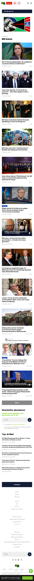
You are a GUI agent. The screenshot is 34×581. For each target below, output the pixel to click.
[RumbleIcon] (18, 560)
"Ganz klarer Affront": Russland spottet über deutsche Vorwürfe (16, 461)
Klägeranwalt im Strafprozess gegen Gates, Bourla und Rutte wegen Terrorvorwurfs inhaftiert (15, 210)
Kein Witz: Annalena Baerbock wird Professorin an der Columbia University (17, 453)
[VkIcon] (15, 560)
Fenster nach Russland (17, 509)
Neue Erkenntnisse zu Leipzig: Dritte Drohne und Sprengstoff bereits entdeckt (16, 468)
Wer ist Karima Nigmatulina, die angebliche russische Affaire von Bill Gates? (17, 62)
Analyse (17, 494)
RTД (17, 504)
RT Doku (17, 524)
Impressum (17, 532)
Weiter (17, 403)
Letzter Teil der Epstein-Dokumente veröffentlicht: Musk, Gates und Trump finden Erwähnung (15, 299)
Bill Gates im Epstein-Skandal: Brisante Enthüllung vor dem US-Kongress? (15, 120)
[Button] (29, 420)
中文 (21, 570)
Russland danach (17, 516)
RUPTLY (17, 506)
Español (23, 569)
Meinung (17, 497)
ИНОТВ (17, 501)
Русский (11, 569)
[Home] (3, 3)
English (4, 569)
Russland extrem (17, 521)
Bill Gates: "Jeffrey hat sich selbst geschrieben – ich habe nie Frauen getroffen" (14, 240)
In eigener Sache (17, 544)
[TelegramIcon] (12, 560)
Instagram (17, 484)
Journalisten (17, 547)
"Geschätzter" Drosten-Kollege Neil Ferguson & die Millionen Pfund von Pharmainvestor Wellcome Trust (14, 361)
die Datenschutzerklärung (18, 424)
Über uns (17, 539)
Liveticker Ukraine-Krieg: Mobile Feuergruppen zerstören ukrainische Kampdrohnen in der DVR (17, 446)
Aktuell (17, 492)
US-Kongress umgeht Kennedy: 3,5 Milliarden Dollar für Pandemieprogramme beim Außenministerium (16, 269)
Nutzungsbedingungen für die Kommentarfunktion (17, 542)
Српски (16, 570)
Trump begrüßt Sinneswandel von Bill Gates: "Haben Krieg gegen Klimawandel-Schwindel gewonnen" (16, 391)
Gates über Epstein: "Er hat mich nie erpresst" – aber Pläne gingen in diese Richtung (15, 91)
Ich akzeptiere (14, 424)
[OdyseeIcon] (21, 560)
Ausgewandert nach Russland (17, 519)
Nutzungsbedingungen (17, 537)
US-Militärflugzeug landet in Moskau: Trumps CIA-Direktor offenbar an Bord (16, 439)
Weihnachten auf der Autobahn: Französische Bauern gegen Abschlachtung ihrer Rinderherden (14, 329)
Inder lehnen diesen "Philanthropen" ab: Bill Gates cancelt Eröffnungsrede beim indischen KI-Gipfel (17, 177)
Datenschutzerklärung (17, 534)
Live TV (9, 3)
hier (8, 578)
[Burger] (31, 3)
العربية (16, 569)
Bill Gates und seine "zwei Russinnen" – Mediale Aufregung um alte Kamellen (15, 149)
